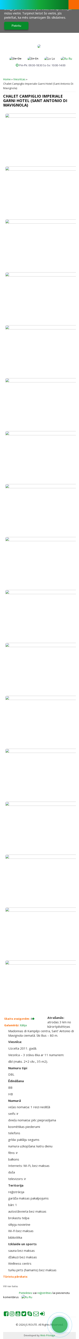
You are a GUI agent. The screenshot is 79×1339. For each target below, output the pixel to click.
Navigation (73, 5)
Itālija (23, 1025)
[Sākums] (39, 46)
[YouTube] (18, 1315)
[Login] (42, 1315)
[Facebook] (6, 1315)
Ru (70, 59)
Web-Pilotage (47, 1335)
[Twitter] (23, 1315)
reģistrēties (44, 1293)
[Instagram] (12, 1315)
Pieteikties (25, 1293)
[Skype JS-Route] (29, 1315)
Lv (53, 59)
